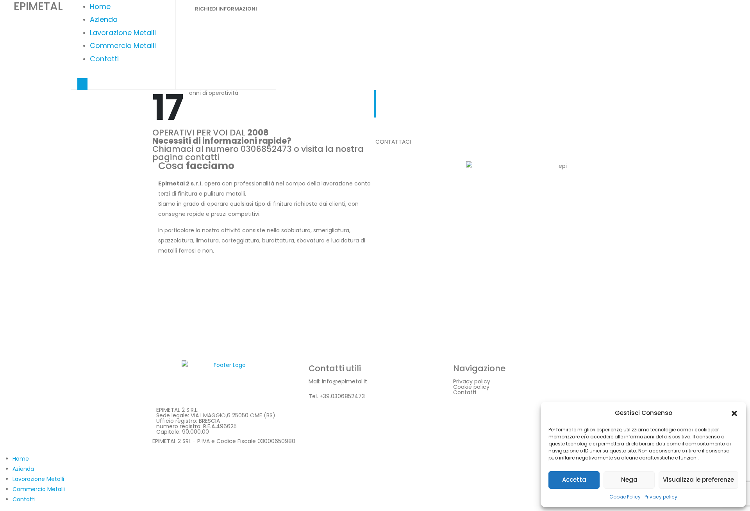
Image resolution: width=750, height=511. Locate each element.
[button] (734, 413)
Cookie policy (471, 387)
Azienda (104, 19)
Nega (629, 479)
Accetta (574, 479)
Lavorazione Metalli (123, 32)
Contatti (104, 59)
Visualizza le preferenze (698, 479)
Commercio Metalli (123, 45)
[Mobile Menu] (82, 84)
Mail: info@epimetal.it (338, 381)
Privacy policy (661, 496)
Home (100, 6)
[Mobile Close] (4, 448)
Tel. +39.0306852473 (337, 396)
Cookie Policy (625, 496)
